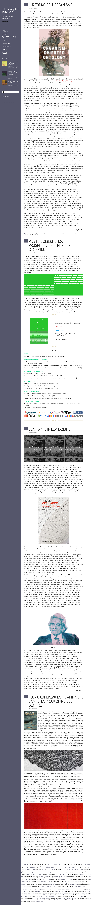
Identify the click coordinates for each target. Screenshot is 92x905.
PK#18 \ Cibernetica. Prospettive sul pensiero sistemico (51, 245)
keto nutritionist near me (26, 900)
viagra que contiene (47, 879)
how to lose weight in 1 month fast (74, 888)
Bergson (75, 680)
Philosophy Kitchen (10, 10)
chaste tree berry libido (77, 872)
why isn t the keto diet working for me (48, 896)
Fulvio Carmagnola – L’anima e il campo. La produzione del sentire (56, 701)
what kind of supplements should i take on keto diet (36, 894)
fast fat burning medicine (47, 883)
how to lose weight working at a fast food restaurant (34, 889)
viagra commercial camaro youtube (65, 879)
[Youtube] (5, 24)
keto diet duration (62, 893)
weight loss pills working (39, 901)
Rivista (5, 31)
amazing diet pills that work (69, 883)
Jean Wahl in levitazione (49, 429)
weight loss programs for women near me (50, 886)
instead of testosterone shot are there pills (55, 872)
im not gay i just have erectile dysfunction (56, 878)
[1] (41, 22)
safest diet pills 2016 (73, 884)
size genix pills (48, 866)
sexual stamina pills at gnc (61, 874)
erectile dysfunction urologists (61, 876)
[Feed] (9, 24)
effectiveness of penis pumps (74, 866)
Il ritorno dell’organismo (51, 4)
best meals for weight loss (63, 889)
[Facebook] (2, 24)
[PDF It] (43, 373)
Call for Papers (9, 37)
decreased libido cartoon (26, 864)
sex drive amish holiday (68, 871)
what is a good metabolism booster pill (81, 886)
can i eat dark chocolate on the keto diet (68, 898)
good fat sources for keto (82, 900)
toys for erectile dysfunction (69, 867)
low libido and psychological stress (54, 864)
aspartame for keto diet (66, 894)
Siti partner (5, 96)
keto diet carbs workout (79, 896)
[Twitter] (4, 24)
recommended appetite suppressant (38, 888)
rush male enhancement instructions (74, 869)
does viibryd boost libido (51, 867)
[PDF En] (48, 376)
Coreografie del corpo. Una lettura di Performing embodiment (13, 63)
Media (4, 49)
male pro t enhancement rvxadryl (49, 869)
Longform (6, 43)
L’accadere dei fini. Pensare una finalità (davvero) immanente (13, 73)
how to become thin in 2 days (60, 891)
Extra (4, 34)
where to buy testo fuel (45, 881)
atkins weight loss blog (58, 900)
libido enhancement (31, 867)
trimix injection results (43, 876)
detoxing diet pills (52, 884)
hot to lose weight (38, 891)
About (4, 53)
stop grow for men (51, 871)
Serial (4, 40)
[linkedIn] (7, 24)
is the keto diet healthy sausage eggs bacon (41, 898)
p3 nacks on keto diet (82, 893)
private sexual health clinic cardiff (34, 874)
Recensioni (6, 46)
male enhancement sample (29, 871)
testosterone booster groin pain (71, 881)
